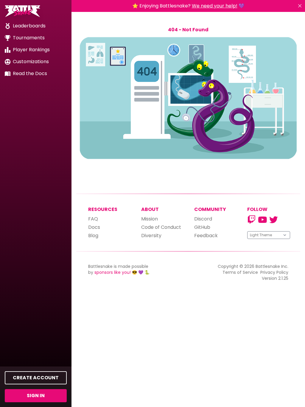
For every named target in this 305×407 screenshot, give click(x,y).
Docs (94, 227)
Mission (149, 218)
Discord (203, 218)
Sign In (36, 395)
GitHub (202, 227)
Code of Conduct (161, 227)
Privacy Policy (274, 272)
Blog (93, 235)
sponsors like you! (112, 272)
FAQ (93, 218)
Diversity (151, 235)
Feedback (206, 235)
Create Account (36, 377)
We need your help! (214, 5)
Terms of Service (240, 272)
